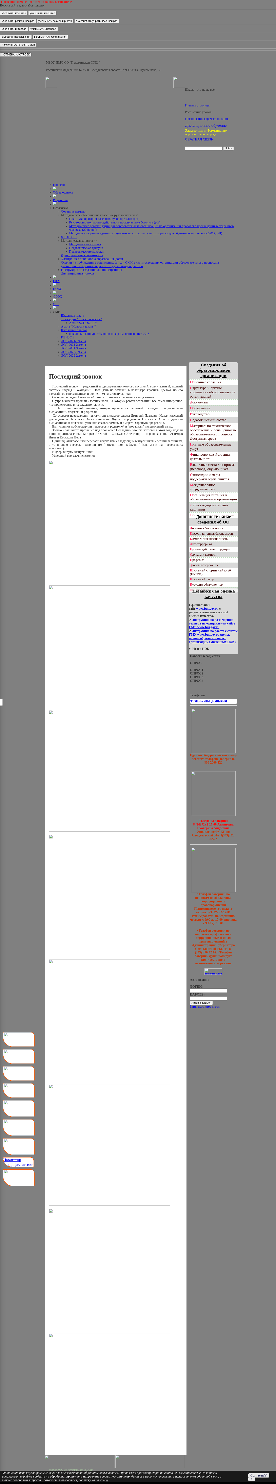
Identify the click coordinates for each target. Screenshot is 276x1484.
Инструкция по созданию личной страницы (91, 269)
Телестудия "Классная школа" (81, 319)
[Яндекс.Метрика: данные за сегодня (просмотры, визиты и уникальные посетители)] (213, 971)
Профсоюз (197, 560)
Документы (199, 402)
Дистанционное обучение (205, 125)
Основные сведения (205, 382)
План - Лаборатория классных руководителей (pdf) (104, 218)
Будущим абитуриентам (206, 584)
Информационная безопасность (212, 533)
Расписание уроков (198, 112)
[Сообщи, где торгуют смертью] (213, 814)
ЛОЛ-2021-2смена (73, 344)
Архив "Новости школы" (78, 326)
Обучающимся (63, 192)
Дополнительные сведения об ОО (213, 519)
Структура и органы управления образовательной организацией (212, 392)
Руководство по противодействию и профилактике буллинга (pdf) (114, 222)
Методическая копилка (85, 244)
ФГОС (57, 296)
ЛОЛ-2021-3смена (73, 348)
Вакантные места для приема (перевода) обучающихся (212, 467)
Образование (200, 408)
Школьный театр (202, 579)
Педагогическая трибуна (86, 248)
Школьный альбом (74, 330)
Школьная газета (72, 315)
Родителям (60, 200)
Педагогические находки (86, 251)
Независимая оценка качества (213, 593)
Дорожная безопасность (206, 528)
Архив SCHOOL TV (83, 322)
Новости (59, 184)
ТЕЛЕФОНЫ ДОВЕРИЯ (208, 701)
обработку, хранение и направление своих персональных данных (96, 1476)
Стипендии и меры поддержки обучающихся (209, 477)
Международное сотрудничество (202, 487)
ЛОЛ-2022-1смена (73, 352)
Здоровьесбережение (204, 565)
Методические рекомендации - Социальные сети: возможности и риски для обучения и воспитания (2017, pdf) (145, 233)
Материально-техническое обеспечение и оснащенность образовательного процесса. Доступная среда (213, 432)
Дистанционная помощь (78, 273)
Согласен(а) (258, 1475)
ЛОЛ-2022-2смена (73, 355)
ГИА (56, 281)
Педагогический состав (208, 420)
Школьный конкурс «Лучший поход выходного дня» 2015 (109, 333)
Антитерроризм (201, 544)
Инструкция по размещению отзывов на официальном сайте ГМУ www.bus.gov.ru (212, 623)
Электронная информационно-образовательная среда (206, 132)
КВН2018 (67, 337)
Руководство (200, 414)
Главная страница (197, 105)
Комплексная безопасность (209, 538)
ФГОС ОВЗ (69, 237)
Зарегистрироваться (205, 1006)
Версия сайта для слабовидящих (22, 5)
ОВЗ (56, 304)
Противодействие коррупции (210, 549)
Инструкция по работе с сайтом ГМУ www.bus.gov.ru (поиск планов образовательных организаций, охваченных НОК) (213, 636)
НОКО (57, 288)
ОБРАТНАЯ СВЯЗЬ (199, 139)
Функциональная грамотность (82, 255)
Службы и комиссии (204, 554)
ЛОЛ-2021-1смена (73, 341)
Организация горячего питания (207, 118)
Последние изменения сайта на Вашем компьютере (36, 1)
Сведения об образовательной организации (214, 370)
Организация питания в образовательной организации (213, 497)
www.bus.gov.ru (207, 608)
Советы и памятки (73, 211)
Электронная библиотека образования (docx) (92, 259)
